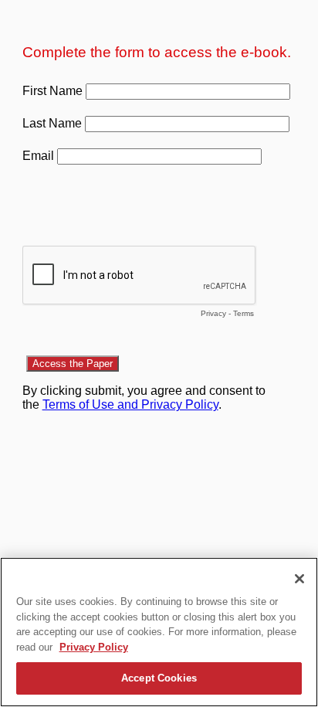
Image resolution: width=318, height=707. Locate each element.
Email (38, 155)
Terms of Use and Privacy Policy (130, 404)
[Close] (299, 579)
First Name (52, 90)
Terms (243, 313)
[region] (159, 632)
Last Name (52, 123)
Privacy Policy (93, 647)
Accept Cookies (159, 678)
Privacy (213, 313)
